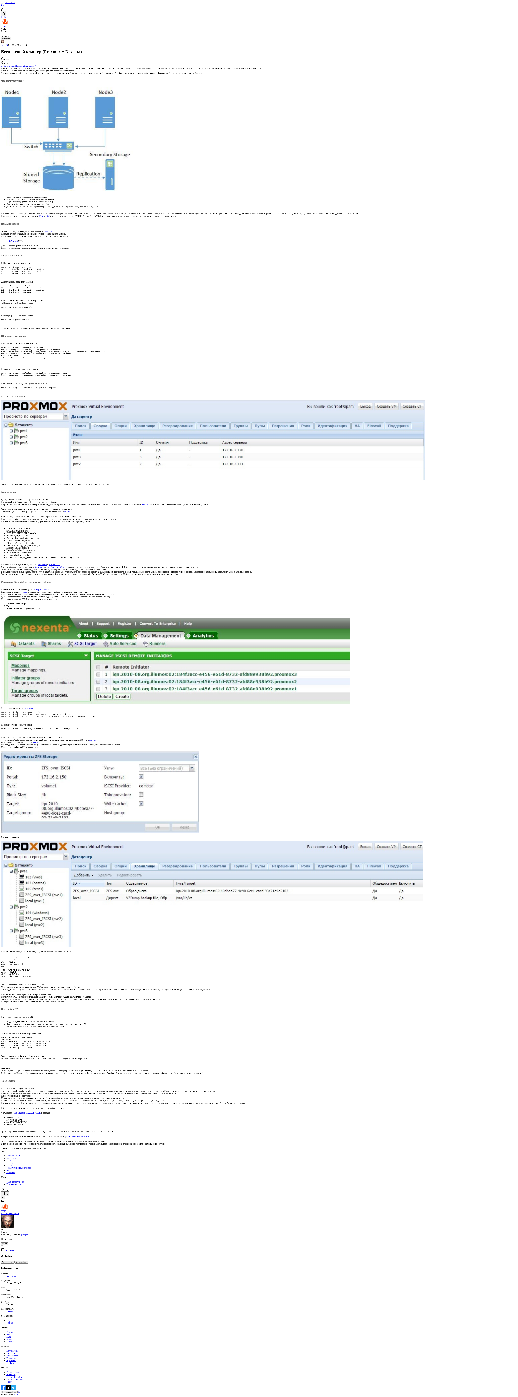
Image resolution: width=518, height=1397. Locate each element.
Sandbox (10, 1342)
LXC (48, 216)
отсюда (48, 231)
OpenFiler (42, 564)
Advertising (11, 1374)
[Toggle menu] (2, 3)
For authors (11, 1353)
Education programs (15, 1379)
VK (17, 1213)
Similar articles (21, 1262)
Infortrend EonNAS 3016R (78, 1136)
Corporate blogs (13, 1372)
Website (4, 1213)
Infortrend (68, 512)
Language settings (9, 1392)
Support (21, 1392)
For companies (12, 1356)
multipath (146, 504)
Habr (15, 1394)
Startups (9, 1382)
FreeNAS (51, 567)
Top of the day (7, 1262)
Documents (11, 1358)
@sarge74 (24, 1234)
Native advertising (14, 1377)
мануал (92, 740)
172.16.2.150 (12, 241)
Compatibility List (42, 589)
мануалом (28, 708)
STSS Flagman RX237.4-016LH (26, 1113)
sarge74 (4, 45)
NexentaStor (54, 564)
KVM (41, 216)
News (8, 1334)
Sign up (9, 1323)
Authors (9, 1339)
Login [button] (3, 17)
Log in (9, 1320)
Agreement (11, 1360)
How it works (12, 1351)
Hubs (8, 1337)
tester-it (9, 1311)
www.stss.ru (11, 1276)
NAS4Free (61, 567)
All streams (10, 2)
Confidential (11, 1363)
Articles (9, 1332)
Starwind (38, 567)
